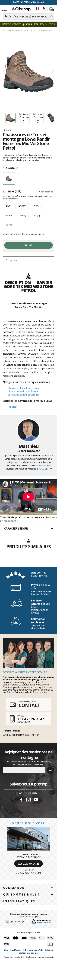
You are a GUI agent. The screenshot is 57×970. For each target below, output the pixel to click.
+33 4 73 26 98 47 (30, 718)
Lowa (7, 130)
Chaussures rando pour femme (23, 391)
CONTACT (29, 705)
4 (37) (8, 206)
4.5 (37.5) (22, 206)
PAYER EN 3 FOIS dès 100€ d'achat (28, 2)
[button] (28, 529)
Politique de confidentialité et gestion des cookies (36, 951)
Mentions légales (12, 950)
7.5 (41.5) (9, 224)
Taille (12, 191)
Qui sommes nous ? (21, 894)
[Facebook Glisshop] (21, 800)
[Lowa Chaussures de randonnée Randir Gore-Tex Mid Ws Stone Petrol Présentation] (28, 71)
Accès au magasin (28, 863)
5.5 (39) (8, 215)
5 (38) (36, 206)
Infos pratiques (19, 901)
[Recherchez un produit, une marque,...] (51, 16)
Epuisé (28, 245)
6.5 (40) (37, 215)
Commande (13, 887)
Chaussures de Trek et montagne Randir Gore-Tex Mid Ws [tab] (28, 305)
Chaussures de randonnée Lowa (23, 387)
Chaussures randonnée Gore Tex (23, 394)
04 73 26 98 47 (43, 468)
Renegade (12, 406)
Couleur (10, 168)
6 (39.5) (23, 215)
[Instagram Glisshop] (28, 800)
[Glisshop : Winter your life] (21, 9)
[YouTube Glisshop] (36, 800)
